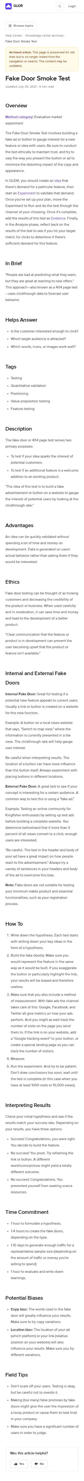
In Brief (13, 263)
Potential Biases (24, 1298)
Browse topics (23, 25)
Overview (16, 105)
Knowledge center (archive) (44, 35)
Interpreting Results (28, 1105)
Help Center (13, 35)
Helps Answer (21, 320)
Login (73, 7)
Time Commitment (27, 1212)
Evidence (58, 218)
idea (57, 181)
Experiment (27, 193)
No (42, 1464)
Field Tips (16, 1375)
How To (14, 924)
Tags (10, 367)
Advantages (19, 525)
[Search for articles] (60, 6)
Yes (21, 1464)
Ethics (12, 582)
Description (18, 429)
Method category (18, 117)
